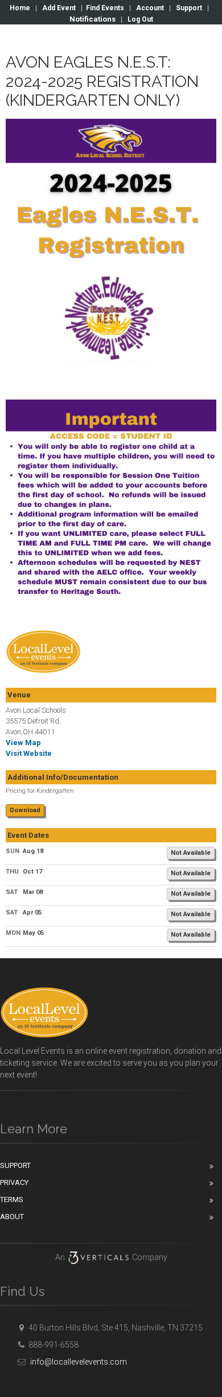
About (12, 1216)
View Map (23, 742)
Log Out (140, 19)
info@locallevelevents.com (77, 1361)
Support (189, 8)
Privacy (14, 1182)
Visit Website (29, 753)
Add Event (59, 8)
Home (20, 8)
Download (25, 810)
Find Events (105, 8)
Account (150, 8)
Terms (11, 1199)
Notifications (92, 19)
